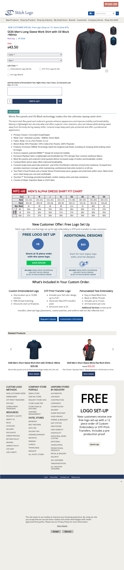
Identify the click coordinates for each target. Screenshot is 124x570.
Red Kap (11, 38)
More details (34, 374)
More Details (62, 526)
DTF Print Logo (51, 69)
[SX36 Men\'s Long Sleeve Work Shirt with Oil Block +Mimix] (91, 49)
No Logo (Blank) (17, 74)
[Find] (117, 13)
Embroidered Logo (21, 69)
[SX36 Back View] (113, 41)
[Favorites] (59, 101)
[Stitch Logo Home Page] (19, 12)
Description (13, 112)
